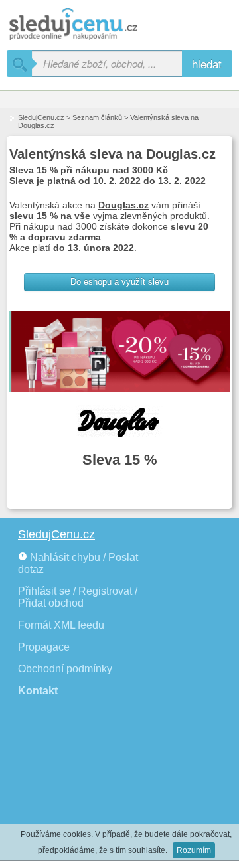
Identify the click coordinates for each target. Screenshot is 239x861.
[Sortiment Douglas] (119, 421)
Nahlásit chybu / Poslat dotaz (78, 563)
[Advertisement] (79, 786)
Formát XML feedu (61, 625)
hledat (207, 63)
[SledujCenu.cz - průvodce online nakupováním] (93, 25)
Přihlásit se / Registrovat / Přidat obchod (77, 597)
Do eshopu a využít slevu (119, 282)
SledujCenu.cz (41, 117)
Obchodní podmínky (65, 668)
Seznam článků (97, 117)
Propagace (44, 647)
